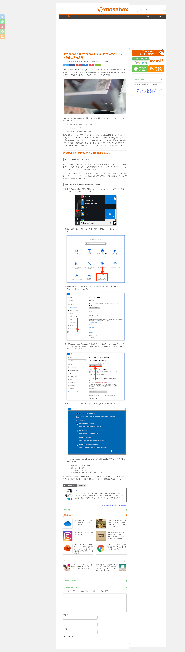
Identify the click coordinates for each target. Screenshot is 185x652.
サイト (65, 629)
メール (66, 622)
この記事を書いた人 (70, 485)
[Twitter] (68, 499)
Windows (85, 61)
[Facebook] (70, 499)
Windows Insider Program (111, 505)
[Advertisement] (112, 33)
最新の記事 (82, 485)
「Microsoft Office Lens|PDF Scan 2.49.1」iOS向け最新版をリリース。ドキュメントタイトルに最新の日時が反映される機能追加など (83, 549)
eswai (106, 61)
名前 (65, 615)
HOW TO (79, 61)
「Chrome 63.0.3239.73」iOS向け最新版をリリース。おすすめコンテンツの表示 (116, 547)
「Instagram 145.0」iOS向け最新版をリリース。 (83, 533)
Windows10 (122, 505)
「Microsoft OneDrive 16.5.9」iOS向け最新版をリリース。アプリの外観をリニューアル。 (83, 522)
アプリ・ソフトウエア (95, 61)
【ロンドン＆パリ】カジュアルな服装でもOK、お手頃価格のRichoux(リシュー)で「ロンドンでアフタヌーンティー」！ (116, 523)
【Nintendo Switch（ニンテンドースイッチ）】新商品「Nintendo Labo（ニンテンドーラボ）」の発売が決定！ (116, 535)
